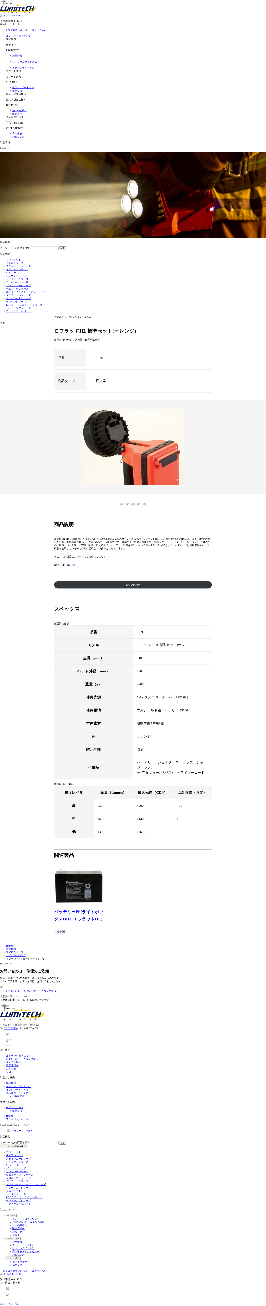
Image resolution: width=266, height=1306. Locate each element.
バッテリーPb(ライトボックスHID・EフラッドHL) (78, 915)
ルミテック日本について (19, 1055)
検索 (62, 248)
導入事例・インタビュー (19, 1093)
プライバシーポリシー (18, 1119)
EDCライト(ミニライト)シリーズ (24, 305)
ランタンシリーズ (16, 301)
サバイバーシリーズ (17, 279)
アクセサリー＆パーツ (18, 311)
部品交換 (17, 90)
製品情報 (17, 55)
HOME (10, 1116)
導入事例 (17, 133)
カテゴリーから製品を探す (13, 1146)
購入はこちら (39, 30)
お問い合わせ (133, 584)
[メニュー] (1, 1128)
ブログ (10, 1072)
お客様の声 (18, 136)
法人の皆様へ (19, 110)
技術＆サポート (14, 1107)
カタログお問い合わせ (15, 30)
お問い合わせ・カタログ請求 (40, 991)
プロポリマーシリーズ (18, 285)
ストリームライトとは (24, 61)
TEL (4, 1131)
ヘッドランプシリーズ (18, 308)
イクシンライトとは (23, 67)
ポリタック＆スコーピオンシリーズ (26, 292)
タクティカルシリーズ (18, 295)
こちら (72, 564)
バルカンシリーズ (16, 276)
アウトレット (13, 259)
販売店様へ (18, 113)
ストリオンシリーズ (17, 269)
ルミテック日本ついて (18, 36)
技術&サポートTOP (23, 87)
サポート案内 (13, 1258)
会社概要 (11, 1215)
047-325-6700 (14, 15)
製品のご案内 (13, 1238)
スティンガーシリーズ (18, 266)
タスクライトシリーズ (18, 298)
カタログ (16, 1131)
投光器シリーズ (14, 263)
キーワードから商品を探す (15, 248)
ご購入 (29, 1131)
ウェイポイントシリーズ (19, 282)
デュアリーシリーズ (17, 288)
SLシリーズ (12, 272)
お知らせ (11, 1068)
